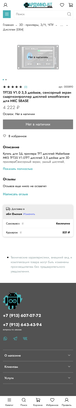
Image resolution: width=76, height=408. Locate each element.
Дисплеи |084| (13, 29)
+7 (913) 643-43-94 (22, 325)
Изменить (29, 214)
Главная (8, 25)
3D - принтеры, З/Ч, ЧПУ (36, 25)
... (61, 25)
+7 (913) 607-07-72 (22, 315)
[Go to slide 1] (3, 79)
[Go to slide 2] (6, 79)
